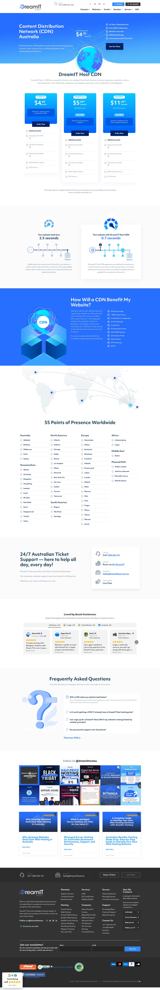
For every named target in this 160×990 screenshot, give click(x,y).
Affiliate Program (88, 918)
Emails (107, 9)
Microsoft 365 (66, 932)
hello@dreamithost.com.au (116, 574)
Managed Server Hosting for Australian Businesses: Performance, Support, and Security (79, 840)
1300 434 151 (113, 555)
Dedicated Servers (109, 894)
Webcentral (129, 922)
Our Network (86, 923)
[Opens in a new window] (30, 7)
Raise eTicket (109, 875)
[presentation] (26, 107)
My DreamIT (134, 4)
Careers (85, 912)
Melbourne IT (130, 928)
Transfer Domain (67, 897)
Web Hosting (66, 912)
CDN (137, 9)
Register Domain (67, 894)
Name (62, 945)
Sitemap (85, 929)
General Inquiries (108, 915)
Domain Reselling (67, 923)
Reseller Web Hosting (69, 918)
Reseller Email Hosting (69, 921)
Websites (96, 9)
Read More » (26, 847)
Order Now (41, 124)
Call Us (30, 874)
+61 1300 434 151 (109, 925)
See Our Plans (114, 46)
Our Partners (86, 926)
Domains (84, 9)
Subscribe (132, 949)
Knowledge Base (108, 909)
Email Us (66, 874)
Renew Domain (66, 899)
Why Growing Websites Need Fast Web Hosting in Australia (37, 839)
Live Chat (107, 583)
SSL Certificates (88, 897)
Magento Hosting (67, 929)
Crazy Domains (131, 917)
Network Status (87, 921)
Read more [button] (30, 650)
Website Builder (87, 899)
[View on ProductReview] (57, 634)
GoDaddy (128, 912)
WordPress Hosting (68, 926)
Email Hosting (66, 909)
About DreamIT (87, 909)
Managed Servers (108, 897)
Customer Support (109, 912)
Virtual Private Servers (110, 899)
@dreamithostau (86, 760)
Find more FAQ (71, 738)
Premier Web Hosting (69, 915)
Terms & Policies (88, 932)
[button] (23, 642)
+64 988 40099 (108, 927)
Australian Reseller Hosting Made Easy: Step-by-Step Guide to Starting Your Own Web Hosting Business (121, 840)
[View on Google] (28, 634)
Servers (128, 9)
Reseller (117, 9)
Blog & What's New (89, 915)
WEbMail (119, 4)
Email (94, 945)
